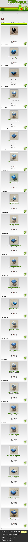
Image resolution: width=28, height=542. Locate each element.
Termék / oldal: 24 (15, 22)
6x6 (11, 15)
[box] (23, 22)
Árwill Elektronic (4, 13)
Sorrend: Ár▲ (7, 22)
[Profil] (20, 8)
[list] (24, 22)
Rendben (24, 532)
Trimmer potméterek (5, 15)
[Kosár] (25, 7)
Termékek (11, 13)
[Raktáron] (25, 44)
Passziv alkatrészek (18, 13)
